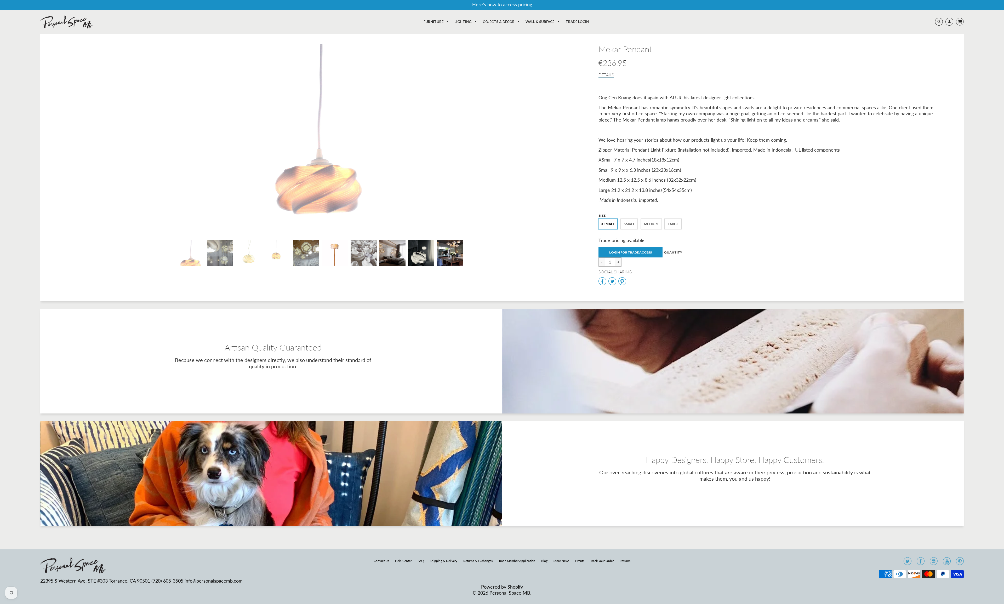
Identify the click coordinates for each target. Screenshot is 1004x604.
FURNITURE (434, 22)
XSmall (608, 224)
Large (673, 224)
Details (606, 74)
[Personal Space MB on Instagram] (934, 563)
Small (629, 224)
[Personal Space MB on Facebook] (921, 563)
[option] (321, 138)
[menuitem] (436, 21)
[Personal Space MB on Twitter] (907, 563)
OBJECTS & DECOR (499, 22)
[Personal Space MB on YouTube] (947, 563)
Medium (651, 224)
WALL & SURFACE (540, 22)
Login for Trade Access (630, 252)
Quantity (673, 252)
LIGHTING (463, 22)
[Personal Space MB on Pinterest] (960, 563)
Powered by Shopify (502, 587)
